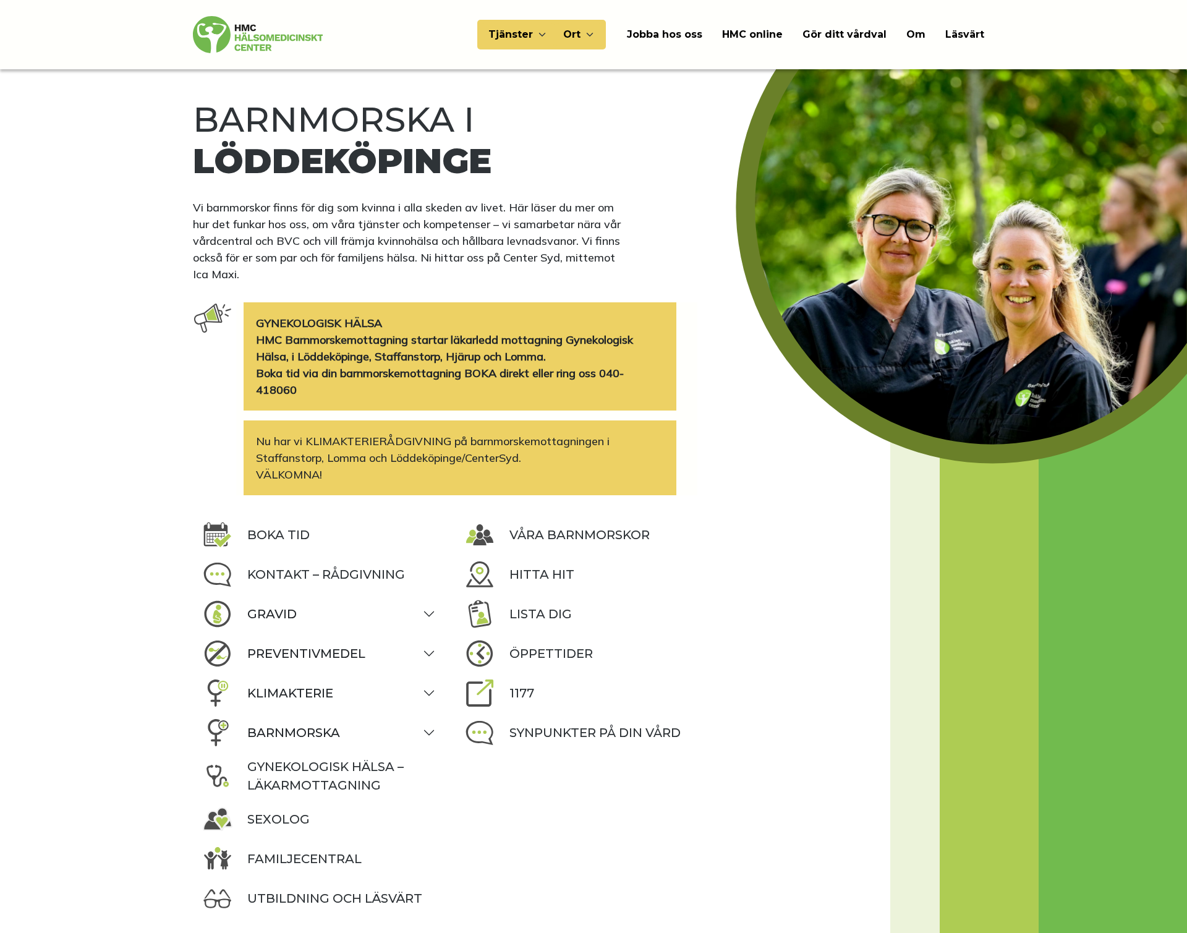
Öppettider (551, 653)
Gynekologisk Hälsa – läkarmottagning (325, 776)
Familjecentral (304, 858)
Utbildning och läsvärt (334, 898)
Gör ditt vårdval (844, 34)
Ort (572, 34)
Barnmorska (293, 732)
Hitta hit (541, 574)
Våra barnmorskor (579, 534)
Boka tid (278, 534)
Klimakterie (290, 693)
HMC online (752, 34)
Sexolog (278, 819)
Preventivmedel (306, 653)
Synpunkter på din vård (595, 732)
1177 (521, 693)
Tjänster (510, 34)
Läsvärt (964, 34)
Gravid (272, 614)
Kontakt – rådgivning (326, 574)
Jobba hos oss (664, 34)
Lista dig (540, 614)
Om (915, 34)
